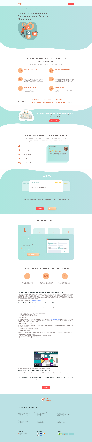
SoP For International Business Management (24, 415)
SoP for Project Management (61, 419)
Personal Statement (47, 99)
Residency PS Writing (40, 420)
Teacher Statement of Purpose (42, 411)
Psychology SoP (39, 414)
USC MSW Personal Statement (61, 415)
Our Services (35, 4)
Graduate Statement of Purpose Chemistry (24, 413)
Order (71, 4)
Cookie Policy (20, 434)
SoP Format (19, 428)
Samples (49, 4)
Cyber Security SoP (21, 420)
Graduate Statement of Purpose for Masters (63, 412)
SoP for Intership (40, 416)
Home (22, 403)
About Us (40, 4)
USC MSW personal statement (54, 319)
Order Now (40, 208)
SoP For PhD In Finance (60, 413)
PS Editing (58, 421)
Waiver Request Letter (60, 102)
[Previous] (44, 154)
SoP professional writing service (36, 300)
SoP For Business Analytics (61, 409)
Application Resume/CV (48, 102)
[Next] (73, 154)
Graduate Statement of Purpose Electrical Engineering (26, 412)
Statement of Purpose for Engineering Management (45, 412)
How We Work (44, 4)
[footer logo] (46, 399)
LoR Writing (58, 420)
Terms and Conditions (60, 403)
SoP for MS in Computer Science (42, 415)
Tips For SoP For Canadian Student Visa (63, 428)
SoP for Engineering (21, 416)
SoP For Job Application (41, 409)
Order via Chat (55, 120)
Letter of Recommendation (36, 102)
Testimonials (53, 4)
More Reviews (52, 208)
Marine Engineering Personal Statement (63, 414)
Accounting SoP (59, 411)
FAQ (56, 4)
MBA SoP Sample (20, 422)
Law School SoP (20, 414)
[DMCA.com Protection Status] (60, 434)
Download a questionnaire (33, 254)
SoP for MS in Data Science (22, 419)
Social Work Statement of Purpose (42, 413)
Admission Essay (59, 99)
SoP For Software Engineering (22, 409)
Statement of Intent (40, 421)
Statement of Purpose (35, 99)
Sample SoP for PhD (40, 422)
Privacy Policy (68, 403)
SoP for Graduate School (41, 419)
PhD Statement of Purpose (61, 422)
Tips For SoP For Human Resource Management (44, 428)
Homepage (19, 8)
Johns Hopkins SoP (21, 411)
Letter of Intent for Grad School (23, 421)
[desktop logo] (21, 4)
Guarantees (30, 4)
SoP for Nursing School (60, 416)
